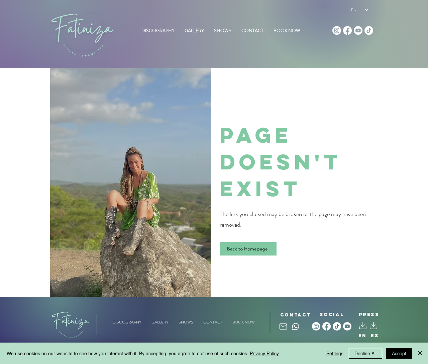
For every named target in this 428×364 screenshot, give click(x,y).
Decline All (365, 353)
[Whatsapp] (295, 326)
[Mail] (283, 326)
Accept (399, 353)
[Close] (420, 353)
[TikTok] (368, 30)
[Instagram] (336, 30)
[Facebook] (347, 30)
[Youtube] (358, 30)
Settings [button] (334, 353)
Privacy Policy (264, 353)
